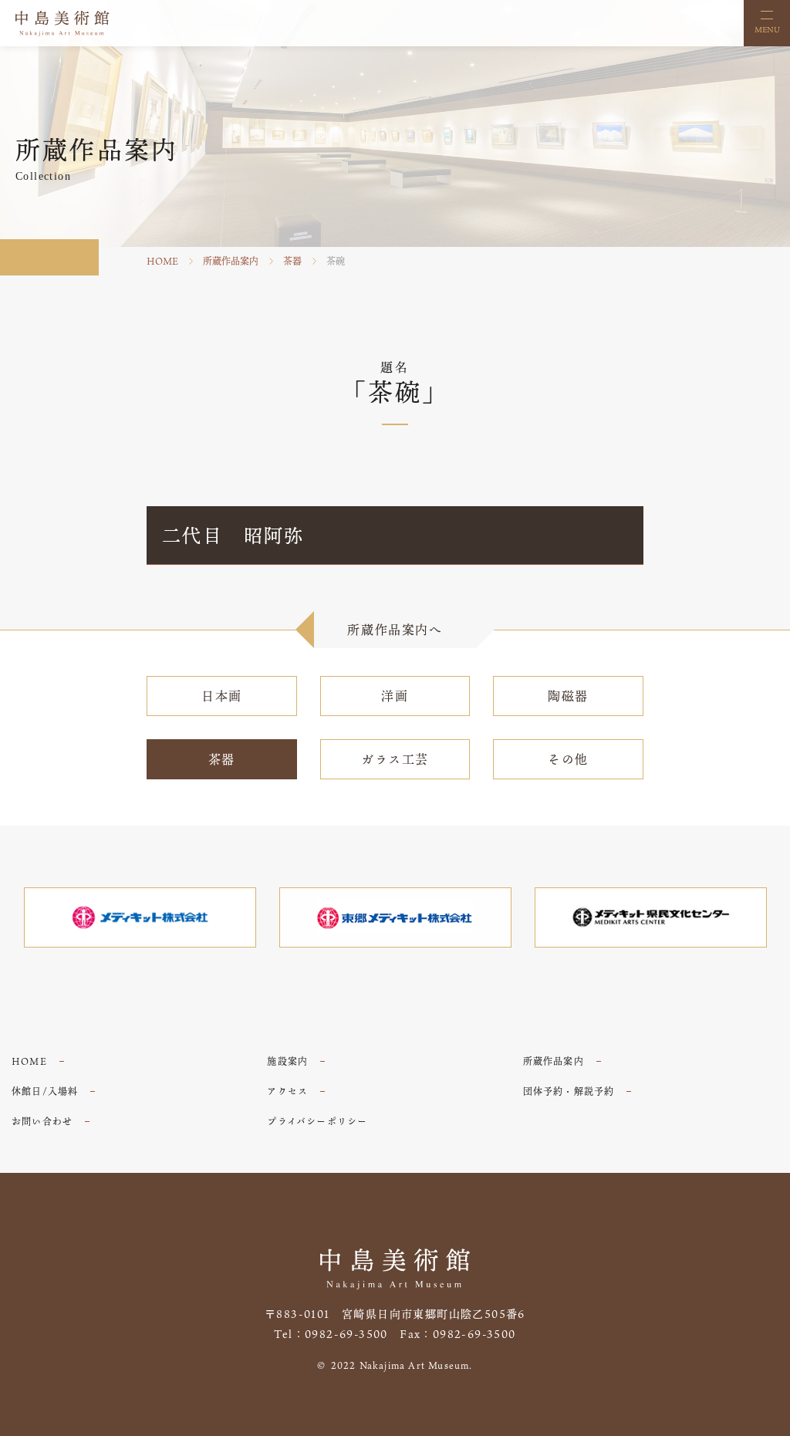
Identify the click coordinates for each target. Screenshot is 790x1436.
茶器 (292, 261)
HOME (162, 261)
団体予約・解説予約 (569, 1091)
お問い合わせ (42, 1121)
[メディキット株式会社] (140, 917)
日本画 (221, 696)
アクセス (287, 1091)
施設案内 (287, 1061)
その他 (568, 759)
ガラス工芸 (395, 759)
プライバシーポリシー (317, 1121)
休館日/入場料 (45, 1091)
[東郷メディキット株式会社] (395, 917)
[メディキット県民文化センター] (651, 917)
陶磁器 (568, 696)
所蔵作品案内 (230, 261)
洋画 (394, 696)
